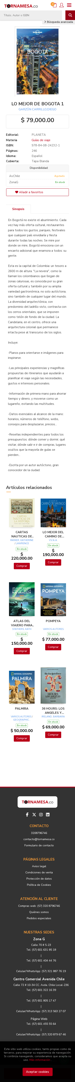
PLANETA (39, 135)
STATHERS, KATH (21, 629)
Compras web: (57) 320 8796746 (39, 906)
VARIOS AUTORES (53, 629)
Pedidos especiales (39, 918)
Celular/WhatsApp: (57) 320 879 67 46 (41, 1034)
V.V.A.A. (53, 540)
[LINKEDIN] (48, 815)
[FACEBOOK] (27, 815)
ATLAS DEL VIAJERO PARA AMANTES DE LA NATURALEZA (21, 623)
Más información (39, 1060)
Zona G (39, 939)
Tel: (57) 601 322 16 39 (41, 990)
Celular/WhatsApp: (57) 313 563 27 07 (41, 1011)
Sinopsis (18, 209)
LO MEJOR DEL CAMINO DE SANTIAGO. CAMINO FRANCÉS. (53, 534)
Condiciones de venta (39, 872)
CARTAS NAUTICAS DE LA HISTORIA (21, 534)
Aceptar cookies (37, 1072)
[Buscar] (70, 15)
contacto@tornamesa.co (39, 839)
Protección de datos (39, 879)
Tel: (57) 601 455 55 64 (41, 1024)
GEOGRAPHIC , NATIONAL (21, 721)
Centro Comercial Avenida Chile (39, 979)
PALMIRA (21, 709)
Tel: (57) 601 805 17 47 (41, 1001)
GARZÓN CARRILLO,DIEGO (37, 109)
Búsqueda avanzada (59, 22)
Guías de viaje (41, 140)
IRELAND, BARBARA (53, 716)
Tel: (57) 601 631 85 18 (41, 950)
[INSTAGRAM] (41, 815)
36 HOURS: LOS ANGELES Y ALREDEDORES (53, 711)
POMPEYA (53, 621)
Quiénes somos (39, 912)
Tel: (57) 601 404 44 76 (41, 960)
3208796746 (39, 833)
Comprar (21, 566)
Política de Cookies (39, 885)
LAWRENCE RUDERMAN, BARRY (21, 545)
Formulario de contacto (39, 845)
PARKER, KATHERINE (21, 540)
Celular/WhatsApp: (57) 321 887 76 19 (41, 971)
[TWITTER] (34, 815)
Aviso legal (39, 866)
